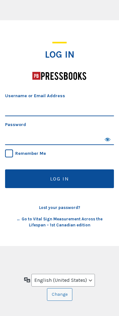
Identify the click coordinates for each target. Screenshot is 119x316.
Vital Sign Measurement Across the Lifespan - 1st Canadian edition (59, 76)
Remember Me (30, 153)
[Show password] (107, 138)
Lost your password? (59, 207)
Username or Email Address (35, 95)
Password (15, 124)
